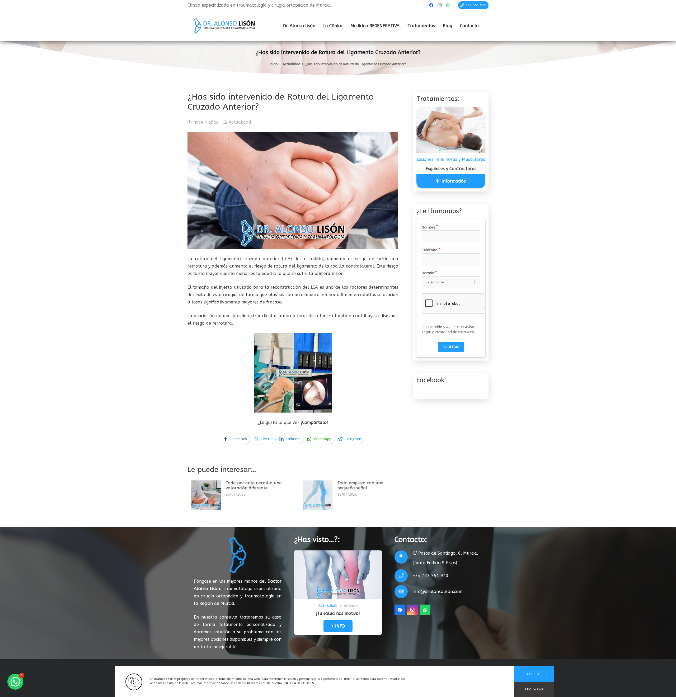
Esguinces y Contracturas (451, 168)
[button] (534, 674)
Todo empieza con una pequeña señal (260, 485)
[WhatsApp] (448, 5)
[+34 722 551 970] (404, 575)
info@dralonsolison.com (437, 591)
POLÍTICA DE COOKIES (298, 683)
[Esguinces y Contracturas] (450, 130)
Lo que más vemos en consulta (380, 482)
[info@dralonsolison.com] (404, 591)
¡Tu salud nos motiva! (338, 613)
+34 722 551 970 (430, 575)
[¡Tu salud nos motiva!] (338, 574)
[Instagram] (439, 5)
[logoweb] (224, 26)
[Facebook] (431, 5)
